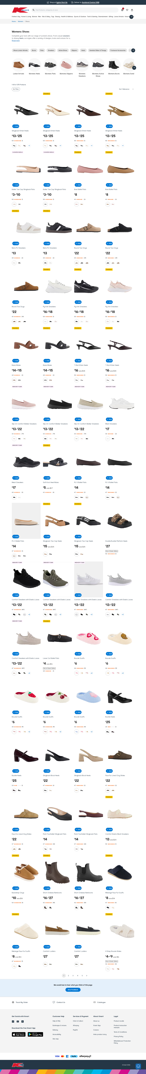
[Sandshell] (24, 438)
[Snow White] (107, 969)
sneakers (66, 36)
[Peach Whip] (14, 438)
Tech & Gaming (92, 16)
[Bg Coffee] (81, 673)
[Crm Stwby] (87, 673)
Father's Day (16, 16)
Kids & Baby (46, 16)
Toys (52, 16)
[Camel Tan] (45, 964)
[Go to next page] (87, 976)
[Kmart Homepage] (20, 10)
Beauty (57, 16)
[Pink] (76, 204)
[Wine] (81, 380)
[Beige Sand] (14, 673)
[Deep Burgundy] (50, 849)
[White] (14, 262)
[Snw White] (107, 438)
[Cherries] (45, 731)
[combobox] (74, 10)
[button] (132, 10)
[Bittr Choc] (24, 145)
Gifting (111, 16)
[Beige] (81, 204)
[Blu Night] (107, 907)
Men (39, 16)
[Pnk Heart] (76, 673)
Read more (16, 40)
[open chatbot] (138, 1067)
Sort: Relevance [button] (124, 89)
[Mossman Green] (19, 614)
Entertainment (103, 16)
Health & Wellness (67, 16)
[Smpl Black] (81, 262)
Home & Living (26, 16)
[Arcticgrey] (107, 614)
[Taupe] (107, 145)
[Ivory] (87, 497)
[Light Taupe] (14, 204)
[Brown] (76, 262)
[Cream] (19, 145)
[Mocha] (107, 790)
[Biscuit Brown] (118, 969)
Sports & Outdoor (80, 16)
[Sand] (50, 790)
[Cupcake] (76, 731)
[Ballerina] (113, 969)
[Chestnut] (87, 262)
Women (34, 16)
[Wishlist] (127, 10)
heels (21, 38)
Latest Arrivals (119, 16)
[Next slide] (133, 50)
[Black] (14, 145)
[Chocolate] (76, 497)
